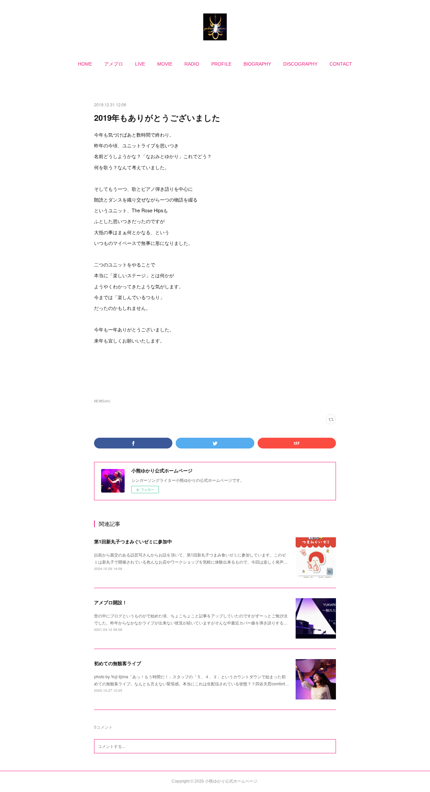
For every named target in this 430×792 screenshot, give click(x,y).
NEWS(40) (102, 401)
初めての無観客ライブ (117, 663)
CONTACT (341, 64)
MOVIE (164, 64)
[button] (85, 64)
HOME (85, 64)
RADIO (191, 64)
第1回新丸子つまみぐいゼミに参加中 (133, 541)
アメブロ (113, 64)
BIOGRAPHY (257, 64)
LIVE (140, 64)
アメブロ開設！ (110, 602)
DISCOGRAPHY (300, 64)
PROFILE (221, 64)
